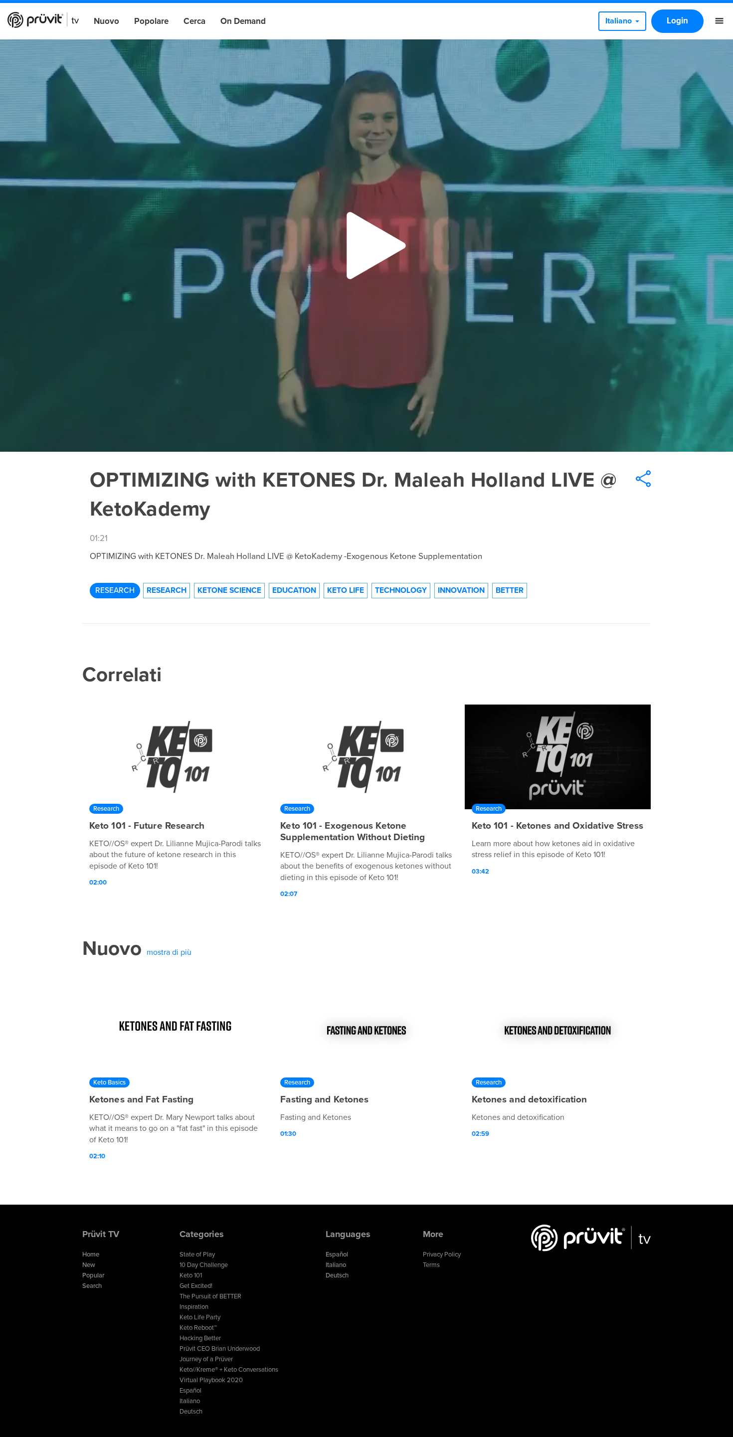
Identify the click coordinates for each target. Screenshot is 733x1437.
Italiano (190, 1401)
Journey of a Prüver (206, 1359)
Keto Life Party (200, 1317)
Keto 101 (191, 1275)
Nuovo (106, 21)
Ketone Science (229, 590)
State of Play (197, 1254)
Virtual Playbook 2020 (211, 1380)
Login (677, 20)
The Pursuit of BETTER (210, 1296)
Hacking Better (200, 1338)
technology (401, 590)
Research (115, 590)
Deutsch (191, 1412)
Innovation (461, 590)
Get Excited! (196, 1286)
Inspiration (194, 1307)
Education (294, 590)
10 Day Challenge (204, 1265)
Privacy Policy (442, 1254)
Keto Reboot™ (198, 1328)
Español (190, 1391)
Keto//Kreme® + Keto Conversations (229, 1370)
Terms (431, 1265)
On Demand (243, 21)
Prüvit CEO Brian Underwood (220, 1349)
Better (510, 590)
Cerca (194, 21)
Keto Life (345, 590)
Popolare (151, 21)
